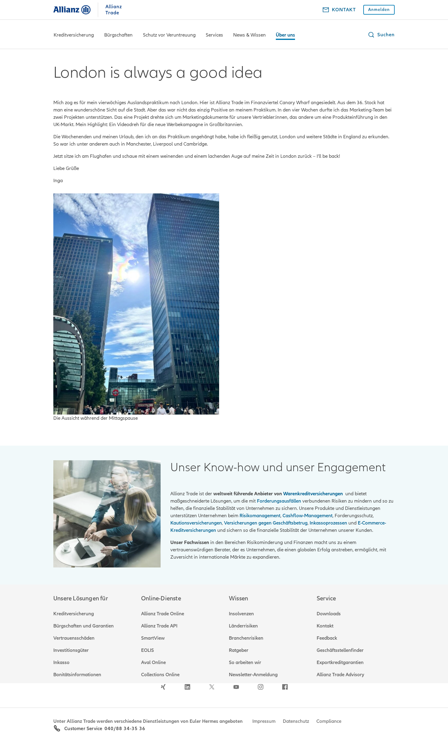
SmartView (153, 638)
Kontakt (325, 626)
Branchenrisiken (246, 638)
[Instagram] (260, 687)
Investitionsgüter (71, 650)
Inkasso (61, 662)
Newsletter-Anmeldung (253, 675)
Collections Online (160, 675)
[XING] (163, 687)
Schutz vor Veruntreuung (169, 35)
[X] (211, 687)
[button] (381, 34)
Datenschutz (296, 721)
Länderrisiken (243, 626)
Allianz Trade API (159, 626)
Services (214, 35)
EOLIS (147, 650)
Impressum (264, 721)
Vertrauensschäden (73, 638)
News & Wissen (249, 35)
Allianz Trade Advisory (340, 675)
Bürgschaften (118, 35)
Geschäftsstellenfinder (340, 650)
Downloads (329, 614)
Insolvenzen (241, 614)
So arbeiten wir (245, 662)
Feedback (327, 638)
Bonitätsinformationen (77, 675)
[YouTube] (236, 687)
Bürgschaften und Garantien (83, 626)
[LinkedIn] (187, 687)
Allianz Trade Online (162, 614)
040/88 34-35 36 (125, 729)
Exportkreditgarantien (340, 662)
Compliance (328, 721)
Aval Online (153, 662)
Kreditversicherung (74, 35)
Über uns (285, 35)
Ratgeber (238, 650)
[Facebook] (285, 687)
